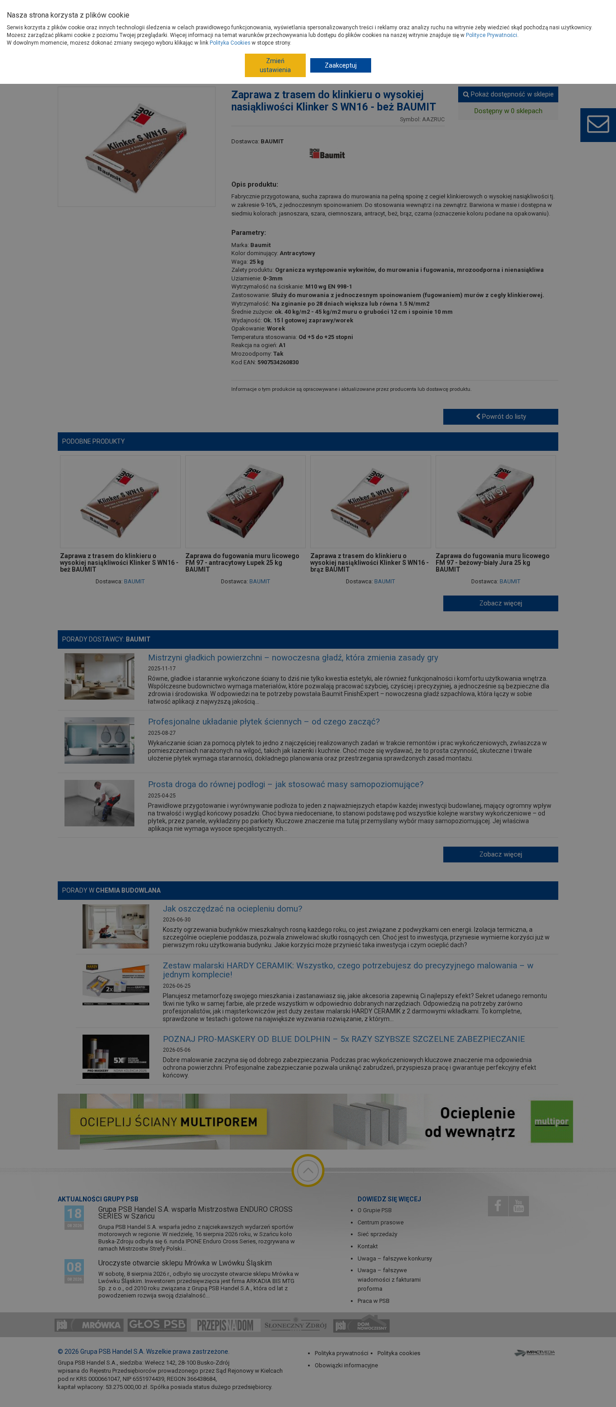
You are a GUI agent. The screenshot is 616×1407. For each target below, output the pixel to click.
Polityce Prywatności (491, 35)
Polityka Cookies (230, 43)
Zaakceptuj (341, 65)
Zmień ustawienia (275, 65)
